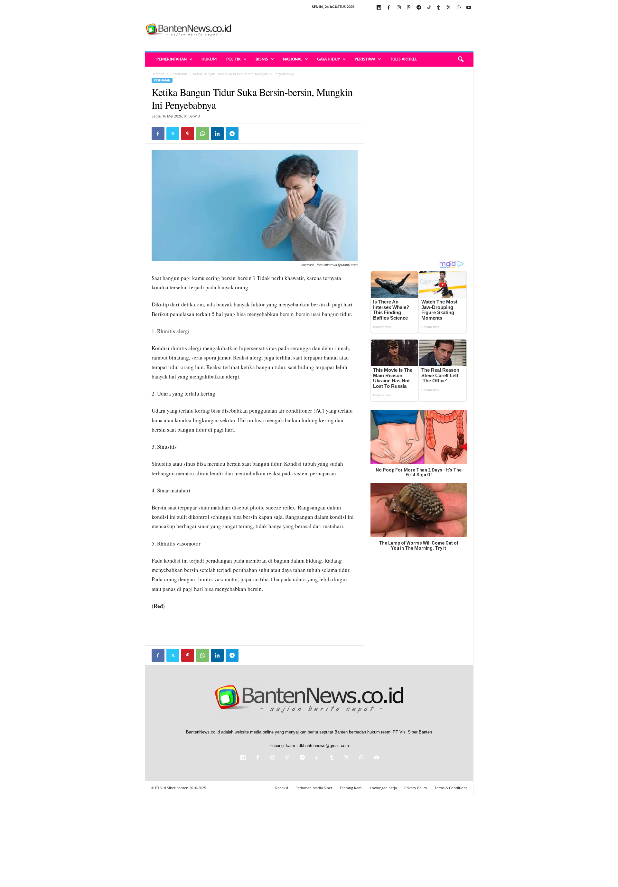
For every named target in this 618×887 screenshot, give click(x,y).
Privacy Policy (415, 787)
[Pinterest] (409, 8)
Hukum (209, 59)
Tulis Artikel (403, 59)
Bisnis (262, 59)
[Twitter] (449, 8)
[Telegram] (419, 8)
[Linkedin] (217, 133)
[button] (462, 59)
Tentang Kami (351, 787)
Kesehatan (179, 73)
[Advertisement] (356, 30)
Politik (233, 59)
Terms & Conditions (451, 787)
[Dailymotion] (379, 8)
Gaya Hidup (328, 59)
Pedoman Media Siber (313, 787)
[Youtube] (469, 8)
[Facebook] (389, 8)
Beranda (158, 73)
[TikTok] (429, 8)
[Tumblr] (439, 8)
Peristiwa (365, 59)
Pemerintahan (171, 59)
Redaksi (281, 787)
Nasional (292, 59)
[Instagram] (399, 8)
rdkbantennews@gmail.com (323, 745)
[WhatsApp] (459, 8)
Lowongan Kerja (383, 787)
